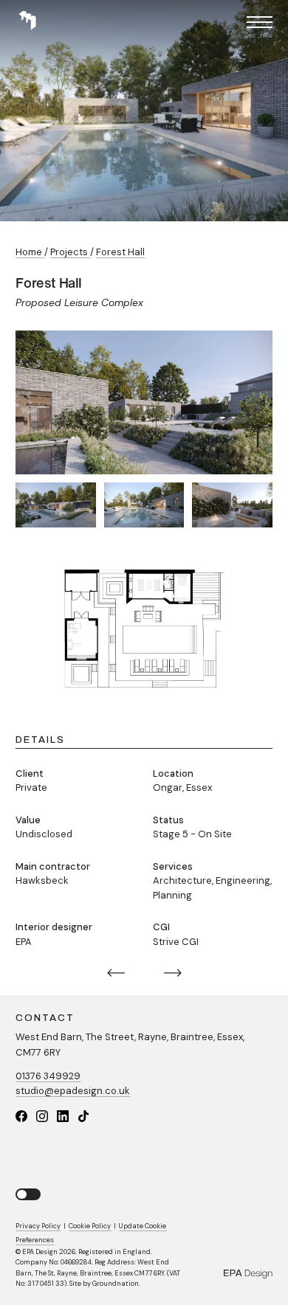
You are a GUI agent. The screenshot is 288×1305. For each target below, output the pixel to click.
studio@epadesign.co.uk (73, 1090)
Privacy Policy (38, 1226)
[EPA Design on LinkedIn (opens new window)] (63, 1116)
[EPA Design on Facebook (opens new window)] (21, 1116)
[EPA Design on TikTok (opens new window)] (83, 1116)
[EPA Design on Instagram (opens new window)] (42, 1116)
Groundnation (115, 1283)
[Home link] (27, 21)
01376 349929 (48, 1076)
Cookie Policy (90, 1226)
